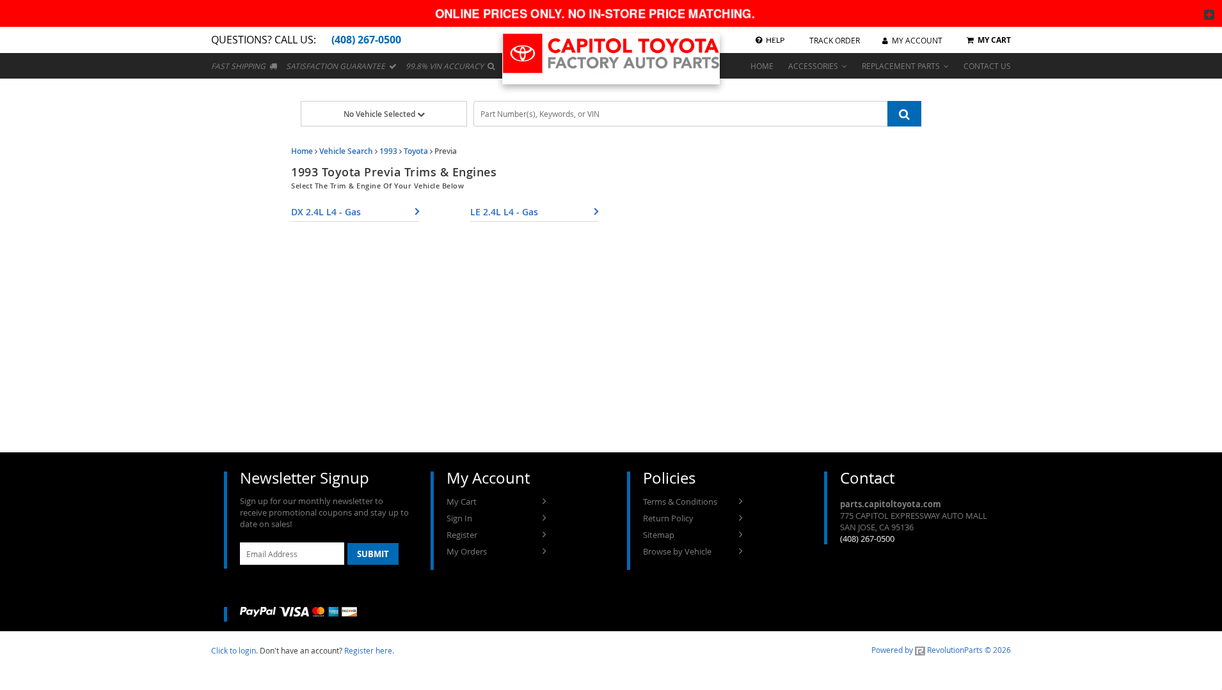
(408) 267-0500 (867, 538)
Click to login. (234, 650)
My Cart (462, 501)
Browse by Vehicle (677, 551)
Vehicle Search (346, 151)
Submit (373, 554)
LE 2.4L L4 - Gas (504, 212)
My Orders (467, 551)
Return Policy (668, 518)
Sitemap (658, 534)
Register (462, 534)
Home (302, 151)
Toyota (416, 151)
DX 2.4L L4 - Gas (326, 212)
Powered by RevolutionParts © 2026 (941, 650)
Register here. (369, 650)
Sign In (459, 518)
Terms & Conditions (680, 501)
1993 (388, 151)
